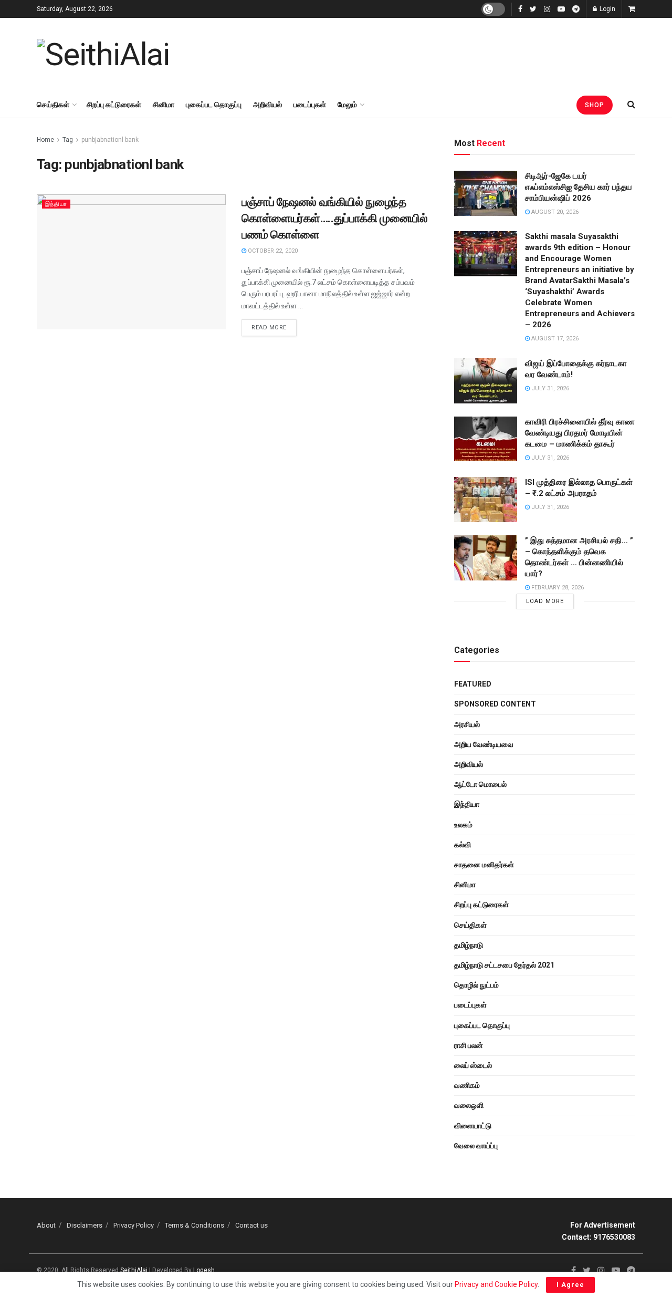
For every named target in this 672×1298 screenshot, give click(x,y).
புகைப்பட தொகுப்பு (214, 104)
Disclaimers (84, 1225)
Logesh (204, 1270)
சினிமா (163, 104)
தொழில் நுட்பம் (476, 985)
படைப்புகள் (309, 104)
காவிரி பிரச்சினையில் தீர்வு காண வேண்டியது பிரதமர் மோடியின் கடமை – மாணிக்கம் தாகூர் (579, 433)
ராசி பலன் (468, 1045)
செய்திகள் (53, 104)
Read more (269, 327)
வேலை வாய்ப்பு (476, 1145)
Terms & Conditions (194, 1225)
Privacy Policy (133, 1225)
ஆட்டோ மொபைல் (480, 784)
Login (606, 9)
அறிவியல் (267, 104)
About (46, 1225)
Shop (594, 105)
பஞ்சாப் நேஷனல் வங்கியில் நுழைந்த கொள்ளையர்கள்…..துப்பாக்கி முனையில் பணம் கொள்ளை (334, 218)
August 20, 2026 (554, 212)
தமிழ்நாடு (468, 945)
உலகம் (463, 825)
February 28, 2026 (557, 587)
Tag (67, 139)
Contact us (251, 1225)
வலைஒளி (469, 1105)
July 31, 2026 (549, 388)
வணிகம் (467, 1085)
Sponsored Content (495, 704)
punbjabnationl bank (110, 139)
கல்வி (462, 844)
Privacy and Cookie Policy (496, 1284)
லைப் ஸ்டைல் (473, 1065)
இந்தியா (56, 204)
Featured (472, 684)
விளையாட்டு (472, 1126)
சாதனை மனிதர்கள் (484, 864)
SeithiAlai (134, 1270)
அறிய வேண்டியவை (483, 744)
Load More (545, 601)
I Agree (570, 1285)
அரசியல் (467, 724)
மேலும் (347, 104)
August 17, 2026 (554, 338)
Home (45, 139)
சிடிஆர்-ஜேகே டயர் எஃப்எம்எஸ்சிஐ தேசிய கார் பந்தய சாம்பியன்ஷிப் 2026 (578, 187)
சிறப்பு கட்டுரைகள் (114, 104)
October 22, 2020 (272, 250)
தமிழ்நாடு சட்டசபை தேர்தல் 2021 (504, 965)
